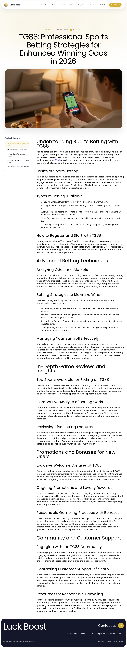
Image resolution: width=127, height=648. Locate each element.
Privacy (108, 641)
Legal (121, 641)
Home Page (72, 633)
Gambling (49, 30)
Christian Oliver (77, 30)
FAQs (91, 633)
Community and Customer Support (18, 166)
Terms (115, 641)
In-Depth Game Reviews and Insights (16, 155)
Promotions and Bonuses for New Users (18, 161)
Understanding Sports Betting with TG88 (18, 144)
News (83, 633)
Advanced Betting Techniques (17, 150)
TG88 (57, 160)
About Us (101, 641)
